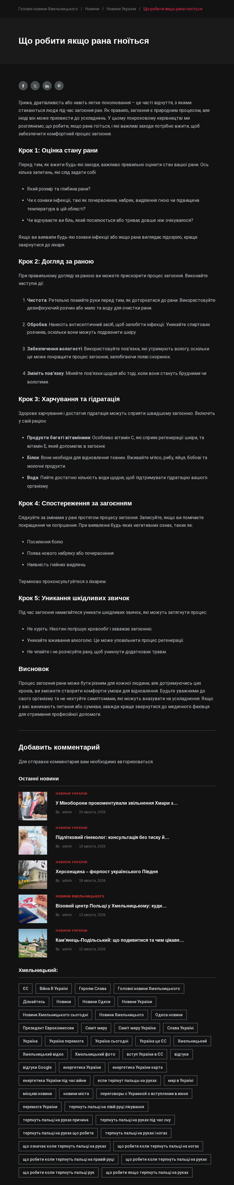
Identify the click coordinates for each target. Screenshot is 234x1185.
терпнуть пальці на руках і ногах (136, 1133)
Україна (30, 1041)
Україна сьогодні (111, 1041)
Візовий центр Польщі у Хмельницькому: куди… (111, 905)
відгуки (181, 1054)
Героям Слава (92, 988)
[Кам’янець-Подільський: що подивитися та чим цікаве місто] (33, 943)
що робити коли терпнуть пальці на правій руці (68, 1159)
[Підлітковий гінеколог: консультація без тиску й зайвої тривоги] (33, 840)
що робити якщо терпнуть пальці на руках (147, 1172)
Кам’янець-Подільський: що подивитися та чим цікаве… (120, 940)
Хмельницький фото (95, 1054)
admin (67, 812)
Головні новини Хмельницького (149, 988)
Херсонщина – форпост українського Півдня (107, 871)
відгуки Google (37, 1067)
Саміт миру (96, 1028)
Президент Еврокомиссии (48, 1028)
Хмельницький (192, 1041)
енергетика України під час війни (54, 1080)
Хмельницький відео (43, 1054)
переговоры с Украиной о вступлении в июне (144, 1093)
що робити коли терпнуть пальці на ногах (158, 1146)
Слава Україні (180, 1028)
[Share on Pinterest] (59, 85)
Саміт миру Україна (137, 1028)
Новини (64, 1001)
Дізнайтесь (34, 1001)
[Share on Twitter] (35, 85)
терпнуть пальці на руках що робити (58, 1133)
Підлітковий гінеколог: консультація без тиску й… (112, 837)
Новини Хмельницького (80, 896)
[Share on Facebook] (23, 85)
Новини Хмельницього (121, 1015)
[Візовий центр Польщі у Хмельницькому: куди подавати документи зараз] (33, 909)
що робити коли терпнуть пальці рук (58, 1172)
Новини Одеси (96, 1001)
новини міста (76, 1093)
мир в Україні (180, 1080)
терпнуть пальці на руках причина (55, 1120)
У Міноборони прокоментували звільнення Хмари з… (117, 803)
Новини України (71, 794)
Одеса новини (169, 1015)
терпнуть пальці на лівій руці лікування (106, 1106)
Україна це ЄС (153, 1041)
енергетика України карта (137, 1067)
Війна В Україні (54, 988)
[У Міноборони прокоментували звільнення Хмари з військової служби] (33, 806)
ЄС (25, 988)
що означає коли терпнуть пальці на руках (64, 1146)
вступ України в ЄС (145, 1054)
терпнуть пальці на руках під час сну (135, 1120)
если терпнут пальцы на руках (127, 1080)
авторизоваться (135, 761)
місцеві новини (37, 1093)
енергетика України (82, 1067)
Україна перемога (66, 1041)
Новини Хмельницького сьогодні (55, 1015)
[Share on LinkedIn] (47, 85)
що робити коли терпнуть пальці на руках (166, 1159)
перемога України (40, 1106)
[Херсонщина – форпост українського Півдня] (33, 874)
